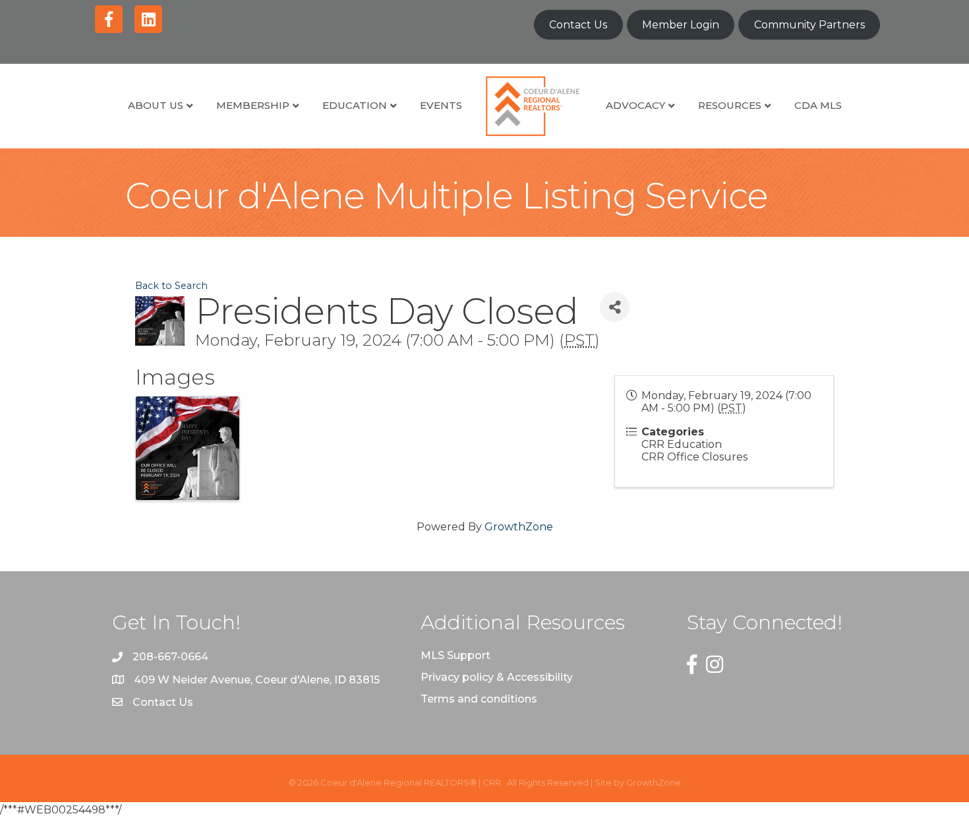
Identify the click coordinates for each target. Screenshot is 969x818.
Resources (729, 105)
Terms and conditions (479, 699)
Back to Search (171, 286)
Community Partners (809, 24)
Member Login (680, 24)
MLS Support (455, 655)
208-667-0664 (170, 656)
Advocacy (635, 105)
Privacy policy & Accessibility (497, 677)
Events (441, 105)
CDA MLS (818, 105)
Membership (252, 105)
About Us (155, 105)
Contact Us (578, 24)
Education (354, 105)
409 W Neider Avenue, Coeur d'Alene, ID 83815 (257, 680)
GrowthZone (518, 526)
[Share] (615, 307)
